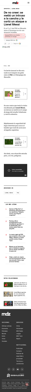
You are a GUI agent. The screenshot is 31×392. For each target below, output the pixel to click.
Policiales (5, 331)
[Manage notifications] (27, 384)
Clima (18, 326)
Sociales (4, 341)
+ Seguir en (16, 43)
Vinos (3, 338)
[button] (28, 2)
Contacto (19, 351)
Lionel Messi (9, 192)
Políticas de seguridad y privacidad (19, 356)
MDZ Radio (19, 331)
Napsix (18, 338)
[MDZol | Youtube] (17, 369)
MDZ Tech (19, 336)
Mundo (4, 333)
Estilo (3, 336)
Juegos (18, 333)
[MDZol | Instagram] (13, 369)
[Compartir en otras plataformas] (9, 43)
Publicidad (19, 348)
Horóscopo (19, 328)
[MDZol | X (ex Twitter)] (22, 369)
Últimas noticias (6, 326)
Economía (5, 328)
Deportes (7, 8)
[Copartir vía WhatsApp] (5, 43)
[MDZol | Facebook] (9, 369)
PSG (18, 192)
